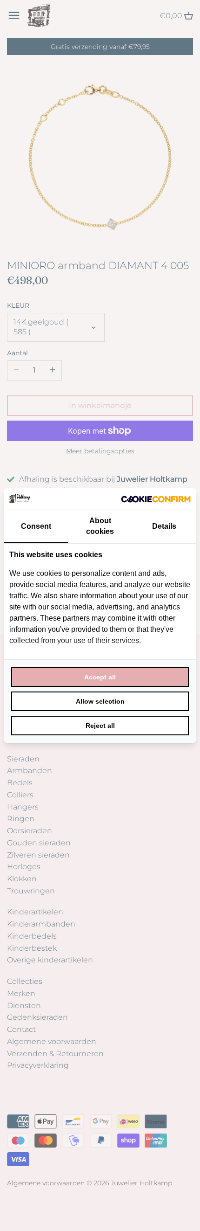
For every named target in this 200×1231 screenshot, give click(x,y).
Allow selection (100, 701)
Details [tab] (164, 526)
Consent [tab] (36, 526)
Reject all (100, 725)
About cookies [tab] (100, 526)
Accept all (100, 677)
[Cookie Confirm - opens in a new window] (156, 499)
